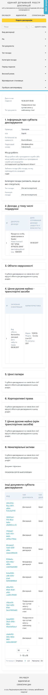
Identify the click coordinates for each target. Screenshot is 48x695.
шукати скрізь (40, 27)
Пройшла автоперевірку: (12, 88)
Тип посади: (6, 53)
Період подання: (8, 67)
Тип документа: (8, 46)
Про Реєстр (6, 15)
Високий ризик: (8, 74)
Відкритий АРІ (21, 15)
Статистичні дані (38, 15)
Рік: (3, 39)
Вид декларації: (8, 32)
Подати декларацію (24, 20)
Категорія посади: (9, 60)
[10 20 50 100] (23, 650)
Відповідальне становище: (12, 81)
